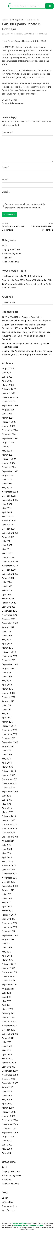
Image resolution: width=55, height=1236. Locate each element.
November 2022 (10, 491)
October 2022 (9, 496)
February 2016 (9, 771)
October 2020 (9, 569)
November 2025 (10, 397)
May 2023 (7, 487)
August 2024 (8, 442)
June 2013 (7, 898)
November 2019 (9, 615)
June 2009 (7, 1095)
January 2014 (8, 869)
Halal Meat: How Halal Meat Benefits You (22, 276)
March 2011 (7, 1009)
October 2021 (8, 528)
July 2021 (6, 541)
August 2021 (8, 537)
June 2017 (7, 709)
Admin (7, 34)
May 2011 (6, 1001)
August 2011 (8, 988)
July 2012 (6, 943)
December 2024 (10, 430)
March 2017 (7, 721)
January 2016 (8, 775)
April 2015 (7, 808)
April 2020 (7, 594)
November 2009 (10, 1075)
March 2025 (8, 418)
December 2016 (9, 730)
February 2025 (9, 422)
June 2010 (7, 1046)
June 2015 (7, 800)
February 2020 (9, 602)
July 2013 (6, 894)
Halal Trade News (10, 261)
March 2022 (8, 516)
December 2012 (9, 923)
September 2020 (10, 574)
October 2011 (8, 980)
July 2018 (6, 672)
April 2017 (7, 717)
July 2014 (6, 845)
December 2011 (9, 972)
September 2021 (10, 533)
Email (5, 179)
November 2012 (9, 927)
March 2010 (7, 1058)
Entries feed (8, 1202)
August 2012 (8, 939)
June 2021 (7, 545)
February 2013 (9, 914)
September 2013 (10, 886)
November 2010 (9, 1025)
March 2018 (7, 689)
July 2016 (6, 750)
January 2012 (8, 968)
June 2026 (7, 376)
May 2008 (7, 1149)
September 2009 (10, 1083)
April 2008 (7, 1153)
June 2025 (7, 413)
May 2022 (7, 508)
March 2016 (7, 767)
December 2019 (9, 611)
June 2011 (7, 997)
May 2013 (6, 902)
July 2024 (7, 446)
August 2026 (8, 368)
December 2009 (10, 1070)
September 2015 (10, 791)
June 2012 (7, 947)
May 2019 (6, 639)
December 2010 (9, 1021)
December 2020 (10, 561)
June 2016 (7, 754)
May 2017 (6, 713)
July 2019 (6, 631)
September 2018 (10, 664)
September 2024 (10, 438)
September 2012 (10, 935)
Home (4, 20)
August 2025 (8, 409)
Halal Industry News (38, 34)
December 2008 (10, 1120)
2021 (4, 245)
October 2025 (9, 401)
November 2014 (9, 828)
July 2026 (7, 372)
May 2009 (7, 1099)
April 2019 (7, 643)
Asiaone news (16, 103)
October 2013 (8, 882)
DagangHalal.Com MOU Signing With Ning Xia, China (27, 280)
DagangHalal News (11, 249)
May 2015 (6, 804)
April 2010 (7, 1054)
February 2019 (9, 652)
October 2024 (9, 434)
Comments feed (9, 1206)
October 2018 (8, 660)
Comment (7, 132)
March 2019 (7, 648)
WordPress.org (9, 1210)
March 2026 (8, 385)
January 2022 (8, 524)
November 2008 (10, 1124)
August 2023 (8, 475)
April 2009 (7, 1103)
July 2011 (6, 993)
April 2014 (7, 857)
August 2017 (8, 701)
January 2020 (8, 607)
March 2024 (8, 455)
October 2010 (8, 1029)
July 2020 (7, 582)
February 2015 (9, 816)
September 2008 (10, 1132)
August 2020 (8, 578)
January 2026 (8, 393)
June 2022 (7, 504)
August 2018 (8, 668)
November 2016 (9, 734)
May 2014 (6, 853)
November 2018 (9, 656)
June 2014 (7, 849)
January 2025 (8, 426)
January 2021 (8, 557)
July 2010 (6, 1042)
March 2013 (7, 910)
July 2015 (6, 795)
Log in (5, 1198)
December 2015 (9, 779)
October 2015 (8, 787)
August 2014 (8, 841)
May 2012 (6, 951)
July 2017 (6, 705)
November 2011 (9, 976)
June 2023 (7, 483)
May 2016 (6, 758)
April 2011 (6, 1005)
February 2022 (9, 520)
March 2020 (8, 598)
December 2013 (9, 873)
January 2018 (8, 693)
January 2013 (8, 919)
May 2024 (7, 450)
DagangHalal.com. (20, 1223)
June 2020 (7, 586)
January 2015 (8, 820)
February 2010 (9, 1062)
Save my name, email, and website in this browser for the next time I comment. (25, 206)
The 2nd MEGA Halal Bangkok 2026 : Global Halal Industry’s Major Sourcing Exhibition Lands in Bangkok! (26, 336)
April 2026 (7, 381)
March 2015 (7, 812)
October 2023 (9, 467)
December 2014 (9, 824)
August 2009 (8, 1087)
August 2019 (8, 627)
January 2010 (8, 1066)
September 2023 (10, 471)
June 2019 (7, 635)
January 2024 (8, 463)
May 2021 (6, 549)
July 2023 (7, 479)
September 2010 (10, 1034)
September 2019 (10, 623)
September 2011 (10, 984)
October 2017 (8, 697)
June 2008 (7, 1144)
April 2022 (7, 512)
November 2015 (9, 783)
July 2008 (7, 1140)
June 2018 (7, 676)
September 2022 (10, 500)
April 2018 (7, 684)
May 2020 (7, 590)
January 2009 (8, 1116)
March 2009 (8, 1108)
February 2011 (8, 1013)
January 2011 (8, 1017)
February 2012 (9, 964)
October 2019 (8, 619)
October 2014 (8, 832)
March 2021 (7, 553)
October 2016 (8, 738)
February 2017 (9, 726)
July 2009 (7, 1091)
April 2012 (7, 956)
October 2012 (8, 931)
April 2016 (7, 763)
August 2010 (8, 1038)
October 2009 (9, 1079)
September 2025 (10, 405)
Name (5, 167)
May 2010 (6, 1050)
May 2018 (6, 680)
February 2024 (9, 459)
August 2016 (8, 746)
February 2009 (9, 1112)
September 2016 (10, 742)
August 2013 (8, 890)
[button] (4, 5)
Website (6, 192)
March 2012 (7, 960)
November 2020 (10, 565)
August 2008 (8, 1136)
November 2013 (9, 877)
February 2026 (9, 389)
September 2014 (10, 836)
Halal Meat (7, 257)
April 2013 (7, 906)
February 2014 (9, 865)
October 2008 (9, 1128)
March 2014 (7, 861)
